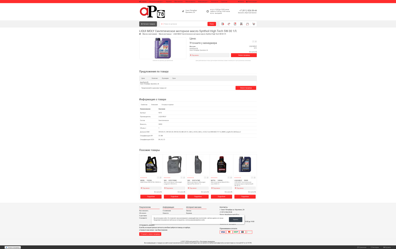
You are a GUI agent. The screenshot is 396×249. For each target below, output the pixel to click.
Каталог (149, 24)
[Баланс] (247, 24)
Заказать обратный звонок (247, 13)
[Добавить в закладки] (253, 41)
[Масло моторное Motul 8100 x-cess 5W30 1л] (221, 164)
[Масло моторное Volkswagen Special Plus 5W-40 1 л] (198, 164)
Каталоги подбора (155, 1)
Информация (202, 1)
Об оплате (142, 213)
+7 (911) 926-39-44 (248, 11)
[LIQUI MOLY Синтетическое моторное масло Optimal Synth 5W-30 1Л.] (245, 164)
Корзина (169, 1)
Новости (166, 213)
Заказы (188, 211)
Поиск (212, 24)
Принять (235, 219)
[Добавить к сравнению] (255, 41)
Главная (144, 1)
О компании (167, 211)
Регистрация (252, 1)
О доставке (143, 215)
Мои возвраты (190, 1)
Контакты (214, 1)
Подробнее (151, 196)
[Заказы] (223, 24)
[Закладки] (235, 24)
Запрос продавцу (244, 55)
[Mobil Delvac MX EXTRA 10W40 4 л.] (151, 164)
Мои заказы (178, 1)
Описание (154, 104)
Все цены (252, 51)
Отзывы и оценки (167, 104)
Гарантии (224, 1)
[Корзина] (254, 24)
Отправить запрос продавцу (150, 234)
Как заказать (143, 211)
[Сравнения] (229, 24)
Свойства (144, 104)
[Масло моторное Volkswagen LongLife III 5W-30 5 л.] (174, 164)
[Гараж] (241, 24)
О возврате (143, 218)
